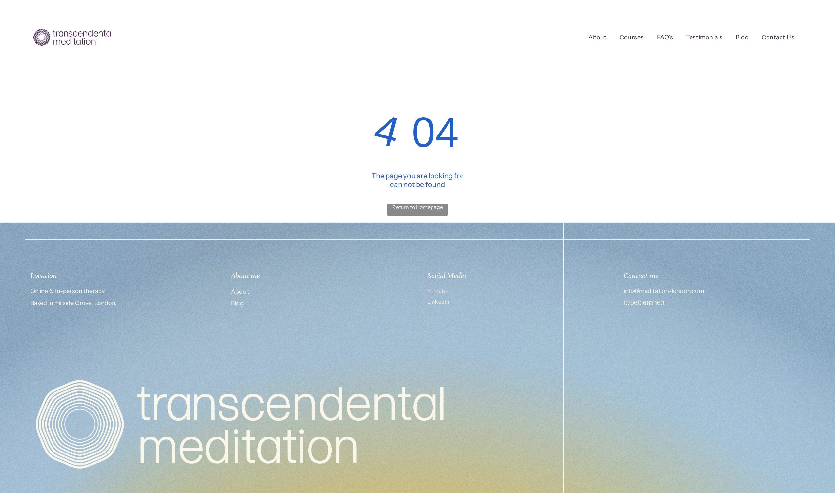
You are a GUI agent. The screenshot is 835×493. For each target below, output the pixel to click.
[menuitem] (597, 37)
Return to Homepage (417, 207)
